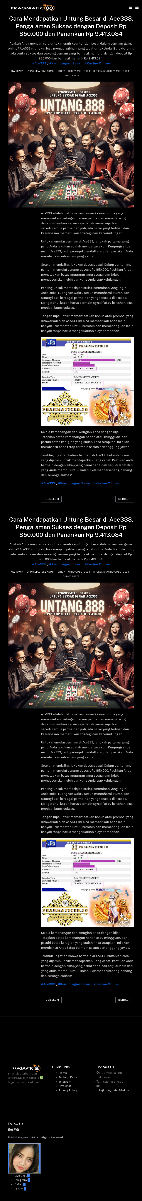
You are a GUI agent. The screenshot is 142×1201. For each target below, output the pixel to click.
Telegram (65, 1081)
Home (63, 1073)
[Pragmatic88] (32, 7)
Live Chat (65, 1086)
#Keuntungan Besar (65, 63)
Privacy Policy (68, 1090)
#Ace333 (39, 63)
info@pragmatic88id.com (114, 1090)
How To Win (16, 71)
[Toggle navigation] (130, 7)
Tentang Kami (68, 1077)
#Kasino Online (97, 63)
